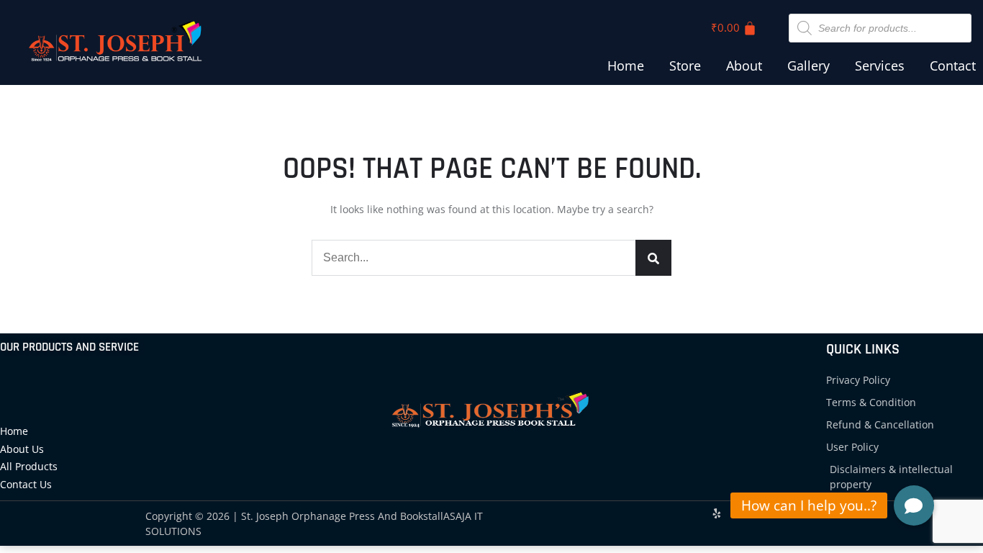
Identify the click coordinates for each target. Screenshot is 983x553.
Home (625, 65)
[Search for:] (491, 257)
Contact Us (26, 484)
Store (685, 65)
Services (880, 65)
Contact (953, 65)
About (744, 65)
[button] (914, 505)
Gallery (808, 65)
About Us (22, 449)
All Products (29, 466)
